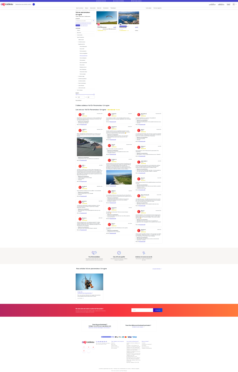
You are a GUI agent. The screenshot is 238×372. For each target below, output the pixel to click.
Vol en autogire (83, 74)
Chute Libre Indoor (83, 71)
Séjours (78, 30)
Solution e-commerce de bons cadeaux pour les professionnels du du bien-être (133, 352)
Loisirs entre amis (81, 87)
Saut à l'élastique (83, 69)
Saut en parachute (83, 62)
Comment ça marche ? (147, 344)
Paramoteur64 (83, 124)
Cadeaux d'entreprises (147, 348)
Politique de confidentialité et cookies (122, 368)
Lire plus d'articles (157, 268)
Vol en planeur (82, 60)
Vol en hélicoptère (83, 46)
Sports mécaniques (82, 83)
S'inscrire (157, 310)
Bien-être (79, 32)
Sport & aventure (78, 10)
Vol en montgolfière (83, 53)
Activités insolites (81, 80)
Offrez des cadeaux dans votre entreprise (133, 361)
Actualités (144, 345)
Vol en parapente (83, 51)
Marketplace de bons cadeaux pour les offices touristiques (133, 358)
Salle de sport (81, 39)
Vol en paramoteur (92, 10)
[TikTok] (88, 350)
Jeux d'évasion (81, 85)
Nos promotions (145, 346)
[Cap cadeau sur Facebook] (84, 347)
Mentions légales (135, 368)
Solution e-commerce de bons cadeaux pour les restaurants (133, 347)
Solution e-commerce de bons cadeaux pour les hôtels (133, 349)
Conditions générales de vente (106, 368)
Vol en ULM (82, 48)
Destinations (106, 8)
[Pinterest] (84, 350)
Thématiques (113, 8)
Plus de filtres (78, 100)
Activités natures (81, 41)
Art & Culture (79, 90)
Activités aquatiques (82, 78)
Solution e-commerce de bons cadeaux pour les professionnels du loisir (133, 355)
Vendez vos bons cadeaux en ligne (133, 343)
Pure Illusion (124, 370)
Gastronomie (79, 34)
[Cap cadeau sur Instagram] (88, 347)
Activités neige (81, 76)
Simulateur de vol (83, 67)
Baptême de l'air (85, 10)
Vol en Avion (82, 64)
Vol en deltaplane (83, 57)
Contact (143, 342)
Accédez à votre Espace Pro (133, 345)
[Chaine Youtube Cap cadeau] (93, 347)
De (76, 97)
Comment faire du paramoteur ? (85, 293)
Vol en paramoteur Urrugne (100, 10)
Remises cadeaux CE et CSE (133, 362)
